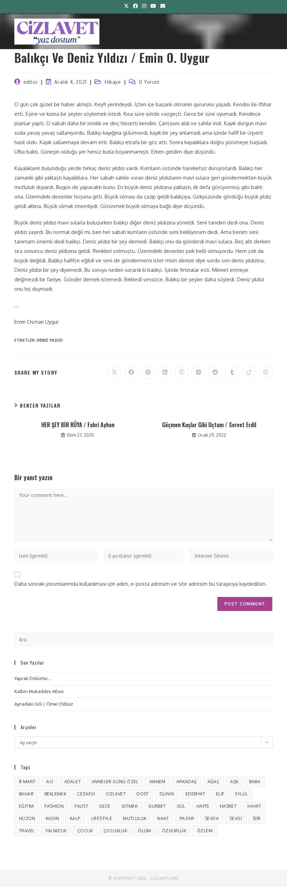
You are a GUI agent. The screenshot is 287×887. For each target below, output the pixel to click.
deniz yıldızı (50, 340)
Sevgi (236, 818)
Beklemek (55, 794)
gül (181, 806)
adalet (72, 781)
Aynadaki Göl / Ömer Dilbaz (43, 704)
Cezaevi (86, 794)
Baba (254, 781)
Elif (220, 794)
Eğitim (26, 806)
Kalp (75, 818)
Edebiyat (195, 794)
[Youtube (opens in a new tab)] (153, 6)
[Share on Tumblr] (232, 372)
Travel (27, 830)
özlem (204, 830)
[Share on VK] (198, 372)
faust (81, 806)
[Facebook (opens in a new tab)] (135, 6)
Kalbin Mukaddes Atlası (39, 691)
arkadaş (186, 781)
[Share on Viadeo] (249, 372)
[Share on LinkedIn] (165, 372)
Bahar (26, 794)
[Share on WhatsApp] (266, 372)
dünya (167, 794)
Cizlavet (116, 794)
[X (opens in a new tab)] (126, 6)
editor (30, 82)
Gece (105, 806)
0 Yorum (149, 82)
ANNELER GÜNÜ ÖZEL (115, 781)
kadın (52, 818)
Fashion (54, 806)
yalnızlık (56, 830)
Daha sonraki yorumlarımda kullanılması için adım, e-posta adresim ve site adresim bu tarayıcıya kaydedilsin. (140, 583)
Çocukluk (115, 830)
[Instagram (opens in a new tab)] (144, 6)
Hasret (228, 806)
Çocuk (85, 830)
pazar (187, 818)
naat (163, 818)
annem (157, 781)
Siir (257, 818)
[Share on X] (114, 372)
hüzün (27, 818)
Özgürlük (174, 830)
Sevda (212, 818)
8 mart (27, 781)
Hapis (202, 806)
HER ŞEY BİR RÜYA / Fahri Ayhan (77, 425)
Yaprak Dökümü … (33, 678)
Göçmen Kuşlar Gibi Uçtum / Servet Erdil (209, 425)
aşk (234, 781)
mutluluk (134, 818)
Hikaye (113, 82)
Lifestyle (101, 818)
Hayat (254, 806)
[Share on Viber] (182, 372)
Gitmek (129, 806)
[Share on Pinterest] (148, 372)
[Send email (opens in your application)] (161, 6)
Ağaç (214, 781)
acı (49, 781)
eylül (241, 794)
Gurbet (157, 806)
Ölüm (144, 830)
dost (142, 794)
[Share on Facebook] (131, 372)
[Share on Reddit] (215, 372)
